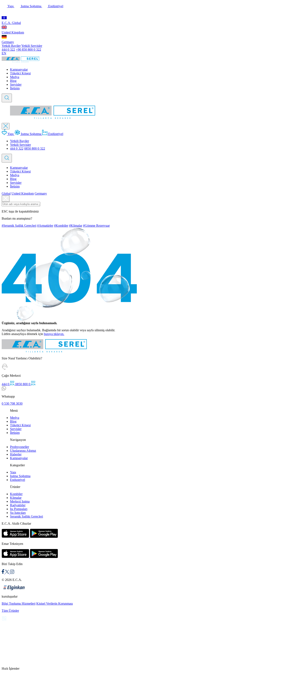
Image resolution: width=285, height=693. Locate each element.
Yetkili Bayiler (11, 46)
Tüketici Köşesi (20, 73)
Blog (13, 81)
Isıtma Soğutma (31, 6)
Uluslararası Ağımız (23, 450)
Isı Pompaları (18, 509)
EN (4, 53)
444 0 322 (8, 49)
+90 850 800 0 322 (28, 49)
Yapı (10, 6)
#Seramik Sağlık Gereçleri (19, 225)
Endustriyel (17, 480)
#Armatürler (45, 225)
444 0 (6, 384)
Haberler (15, 454)
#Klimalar (75, 225)
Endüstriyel (55, 6)
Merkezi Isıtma (20, 501)
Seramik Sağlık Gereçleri (26, 516)
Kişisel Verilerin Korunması (54, 603)
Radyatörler (17, 505)
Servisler (15, 84)
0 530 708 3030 (12, 403)
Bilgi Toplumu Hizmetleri (18, 603)
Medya (14, 77)
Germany (8, 42)
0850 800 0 (23, 384)
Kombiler (16, 494)
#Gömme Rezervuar (96, 225)
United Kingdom (13, 32)
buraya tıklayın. (54, 334)
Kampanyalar (19, 69)
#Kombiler (61, 225)
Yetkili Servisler (31, 46)
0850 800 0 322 (34, 148)
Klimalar (15, 497)
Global (6, 193)
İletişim (15, 88)
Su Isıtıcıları (18, 512)
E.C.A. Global (11, 23)
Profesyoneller (19, 447)
